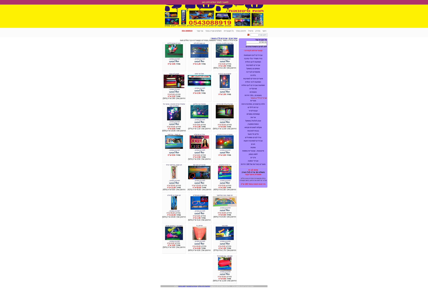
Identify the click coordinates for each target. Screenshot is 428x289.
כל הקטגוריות (229, 31)
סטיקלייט (253, 89)
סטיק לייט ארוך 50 (199, 165)
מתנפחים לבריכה (253, 72)
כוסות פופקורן (253, 124)
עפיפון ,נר (199, 225)
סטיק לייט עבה (174, 74)
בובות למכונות (253, 131)
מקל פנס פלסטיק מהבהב (224, 43)
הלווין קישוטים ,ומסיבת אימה (253, 104)
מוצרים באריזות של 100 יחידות (253, 164)
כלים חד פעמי (253, 134)
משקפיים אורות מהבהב (225, 134)
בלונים (253, 75)
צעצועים (253, 92)
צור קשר (200, 31)
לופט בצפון (253, 154)
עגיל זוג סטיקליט (199, 134)
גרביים (253, 157)
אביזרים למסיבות (253, 65)
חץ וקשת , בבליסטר (174, 134)
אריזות (253, 117)
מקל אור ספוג (199, 74)
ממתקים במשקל (253, 69)
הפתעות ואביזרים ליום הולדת (253, 85)
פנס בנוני (225, 225)
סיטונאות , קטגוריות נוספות (253, 151)
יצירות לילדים (253, 107)
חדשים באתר (241, 31)
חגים (253, 144)
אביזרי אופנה (253, 161)
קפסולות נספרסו (253, 114)
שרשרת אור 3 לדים (224, 74)
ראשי (264, 31)
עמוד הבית (233, 38)
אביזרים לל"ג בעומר (219, 38)
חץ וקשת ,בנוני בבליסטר (225, 195)
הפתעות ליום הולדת (253, 62)
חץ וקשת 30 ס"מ (199, 43)
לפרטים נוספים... (224, 59)
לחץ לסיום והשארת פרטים (256, 46)
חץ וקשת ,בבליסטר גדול (174, 165)
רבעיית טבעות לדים (174, 43)
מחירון (257, 31)
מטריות (253, 101)
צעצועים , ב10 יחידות (253, 95)
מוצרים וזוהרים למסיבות (253, 79)
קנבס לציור (253, 111)
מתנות (253, 147)
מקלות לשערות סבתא (253, 127)
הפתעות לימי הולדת (253, 82)
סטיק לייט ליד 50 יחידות (225, 104)
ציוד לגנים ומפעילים (253, 137)
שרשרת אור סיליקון (199, 104)
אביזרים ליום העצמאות (253, 55)
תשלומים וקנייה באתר (213, 31)
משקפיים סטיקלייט (199, 195)
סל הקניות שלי (261, 40)
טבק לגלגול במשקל (253, 121)
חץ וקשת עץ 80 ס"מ (174, 195)
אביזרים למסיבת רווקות (253, 141)
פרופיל (250, 31)
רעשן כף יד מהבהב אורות (174, 225)
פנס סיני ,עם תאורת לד (224, 256)
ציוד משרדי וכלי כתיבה (253, 59)
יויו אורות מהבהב (224, 165)
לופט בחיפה (182, 286)
